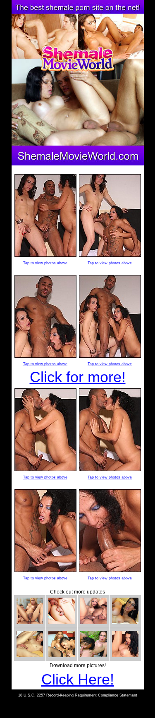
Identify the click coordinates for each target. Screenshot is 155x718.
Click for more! (78, 377)
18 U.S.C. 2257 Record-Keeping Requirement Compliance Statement (77, 695)
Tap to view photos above (45, 263)
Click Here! (77, 679)
